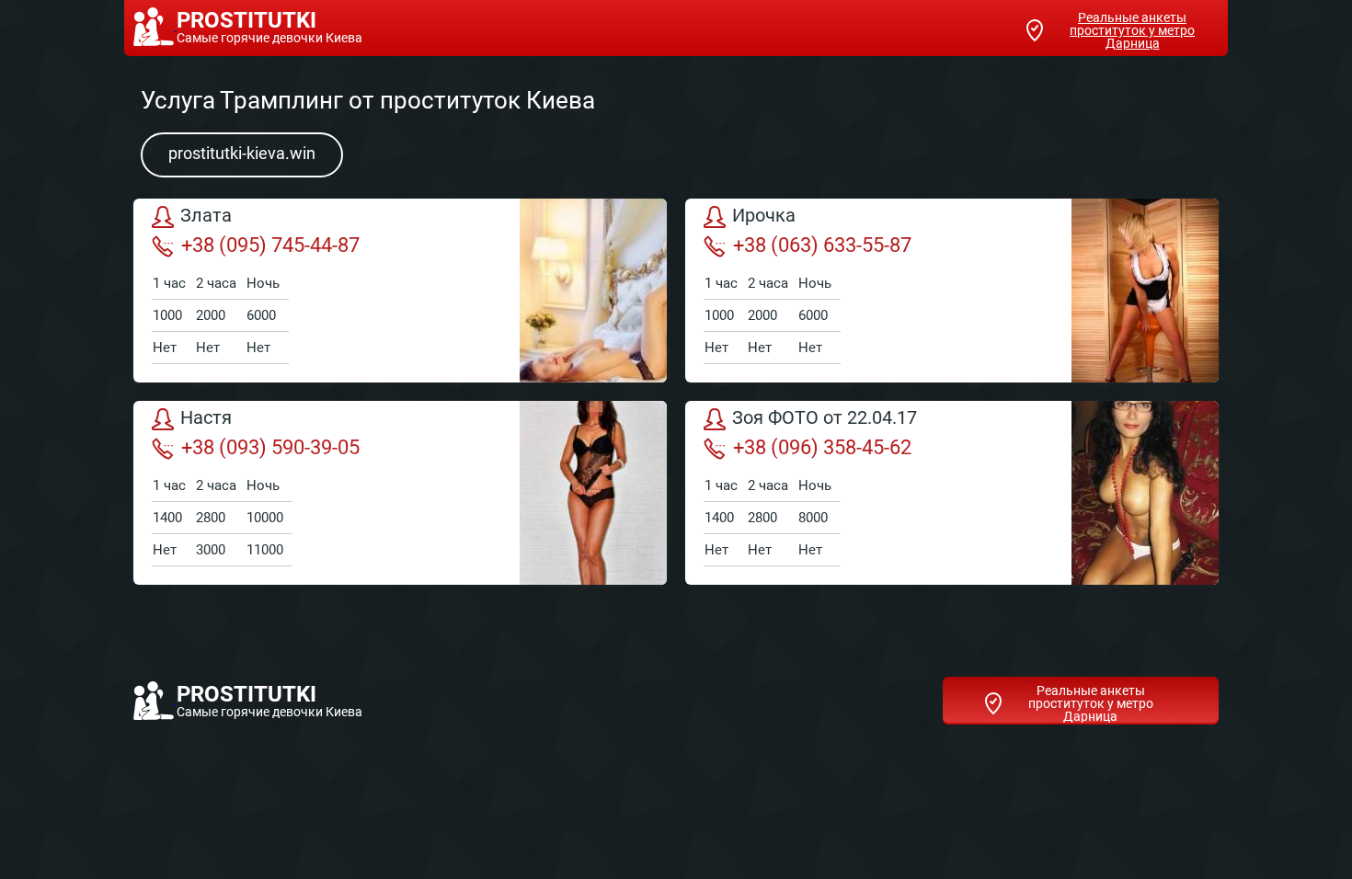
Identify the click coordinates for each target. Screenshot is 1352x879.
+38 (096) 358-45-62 (822, 447)
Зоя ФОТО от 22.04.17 (824, 418)
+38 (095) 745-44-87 (270, 245)
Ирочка (764, 216)
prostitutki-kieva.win (242, 153)
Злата (206, 216)
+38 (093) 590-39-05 (270, 447)
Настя (206, 418)
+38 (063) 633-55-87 (822, 245)
